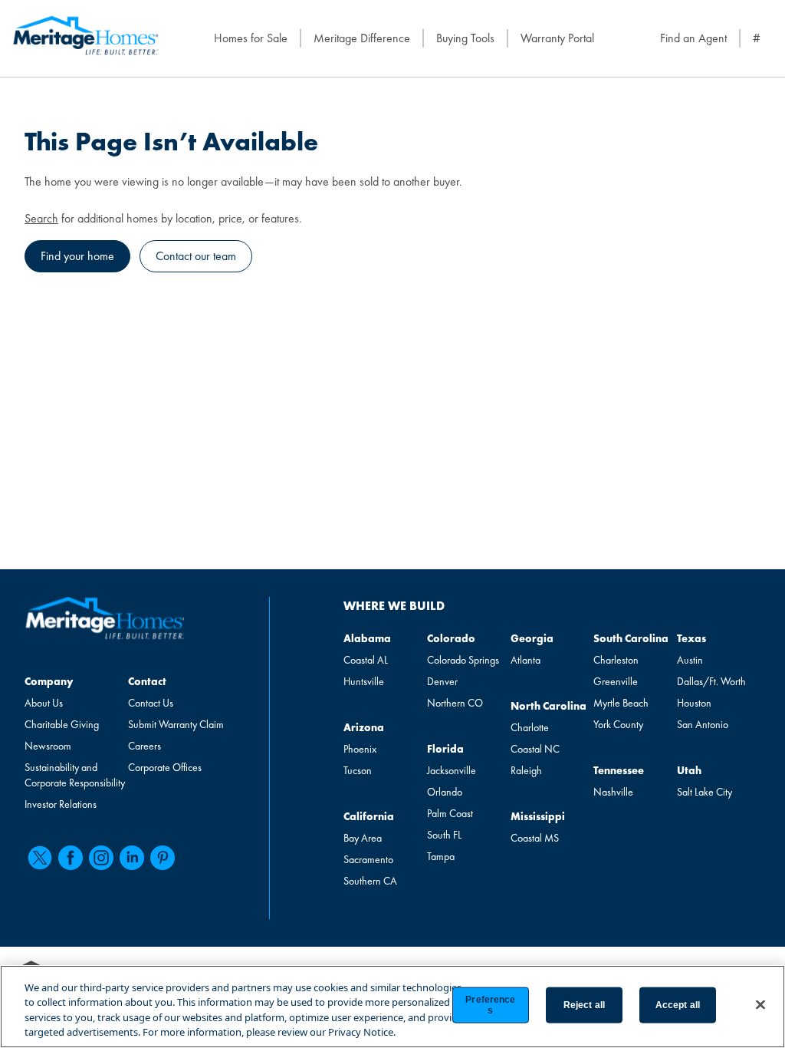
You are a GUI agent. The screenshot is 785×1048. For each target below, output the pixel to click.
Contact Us (150, 703)
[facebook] (70, 857)
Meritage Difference (362, 38)
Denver (442, 681)
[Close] (760, 1004)
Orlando (444, 792)
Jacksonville (451, 770)
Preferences (490, 1005)
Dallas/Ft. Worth (711, 681)
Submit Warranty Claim (176, 724)
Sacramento (368, 859)
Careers (144, 746)
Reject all (584, 1005)
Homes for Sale (250, 38)
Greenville (615, 681)
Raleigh (526, 770)
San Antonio (702, 724)
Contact (147, 681)
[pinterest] (162, 857)
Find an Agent (693, 38)
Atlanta (525, 660)
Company (49, 681)
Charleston (616, 660)
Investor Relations (61, 804)
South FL (444, 835)
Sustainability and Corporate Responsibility (75, 774)
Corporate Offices (165, 767)
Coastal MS (535, 838)
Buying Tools (465, 38)
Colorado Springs (463, 660)
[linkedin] (132, 857)
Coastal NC (535, 749)
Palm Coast (450, 813)
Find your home (77, 256)
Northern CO (455, 703)
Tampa (441, 856)
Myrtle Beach (621, 703)
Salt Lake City (704, 792)
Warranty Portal (557, 38)
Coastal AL (365, 660)
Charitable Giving (62, 724)
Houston (694, 703)
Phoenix (359, 749)
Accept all (677, 1005)
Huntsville (363, 681)
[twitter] (40, 857)
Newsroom (48, 746)
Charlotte (530, 727)
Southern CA (370, 881)
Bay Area (362, 838)
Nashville (613, 792)
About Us (44, 703)
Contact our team (196, 256)
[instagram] (101, 857)
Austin (690, 660)
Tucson (357, 770)
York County (618, 724)
